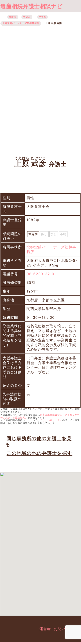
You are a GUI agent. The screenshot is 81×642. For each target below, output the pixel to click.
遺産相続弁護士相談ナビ (31, 6)
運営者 (45, 629)
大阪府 (12, 17)
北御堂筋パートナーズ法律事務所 (20, 23)
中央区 (42, 17)
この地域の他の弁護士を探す (39, 453)
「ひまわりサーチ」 (51, 420)
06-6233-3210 (40, 274)
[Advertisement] (40, 88)
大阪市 (27, 17)
